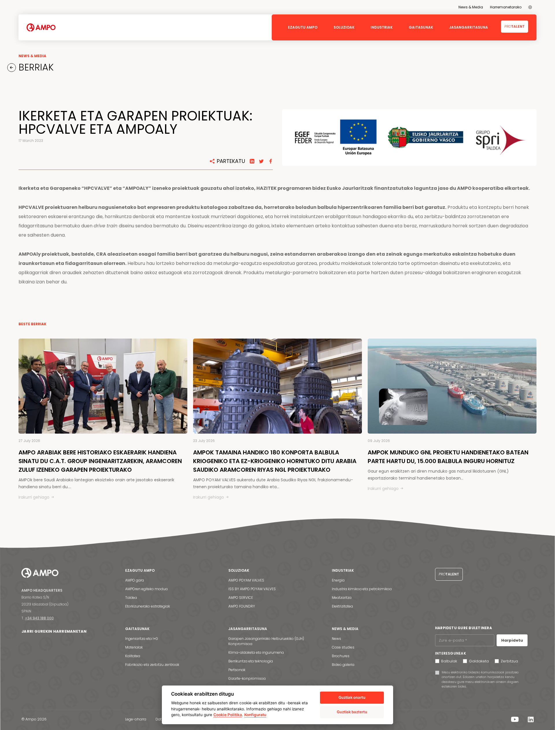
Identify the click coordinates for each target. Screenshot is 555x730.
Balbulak (449, 661)
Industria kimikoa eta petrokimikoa (362, 588)
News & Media (470, 7)
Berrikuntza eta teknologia (250, 661)
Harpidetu (512, 640)
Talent (514, 26)
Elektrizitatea (342, 606)
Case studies (343, 647)
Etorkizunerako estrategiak (147, 606)
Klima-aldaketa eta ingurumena (256, 652)
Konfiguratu (255, 714)
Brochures (340, 655)
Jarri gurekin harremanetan (54, 631)
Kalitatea (132, 655)
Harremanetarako (505, 7)
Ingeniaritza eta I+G (141, 638)
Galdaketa (479, 661)
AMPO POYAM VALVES (246, 580)
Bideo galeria (343, 664)
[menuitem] (530, 7)
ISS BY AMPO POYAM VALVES (252, 588)
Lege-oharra (135, 719)
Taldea (131, 597)
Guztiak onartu (351, 697)
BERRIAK (35, 67)
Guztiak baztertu (352, 711)
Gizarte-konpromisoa (247, 678)
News (336, 638)
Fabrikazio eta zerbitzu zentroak (152, 664)
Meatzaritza (342, 597)
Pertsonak (236, 669)
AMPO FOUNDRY (241, 606)
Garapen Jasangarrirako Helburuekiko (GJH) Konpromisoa (266, 641)
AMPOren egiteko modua (146, 588)
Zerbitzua (509, 661)
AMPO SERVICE (240, 597)
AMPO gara (134, 580)
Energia (338, 580)
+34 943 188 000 (39, 618)
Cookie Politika (227, 714)
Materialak (134, 647)
